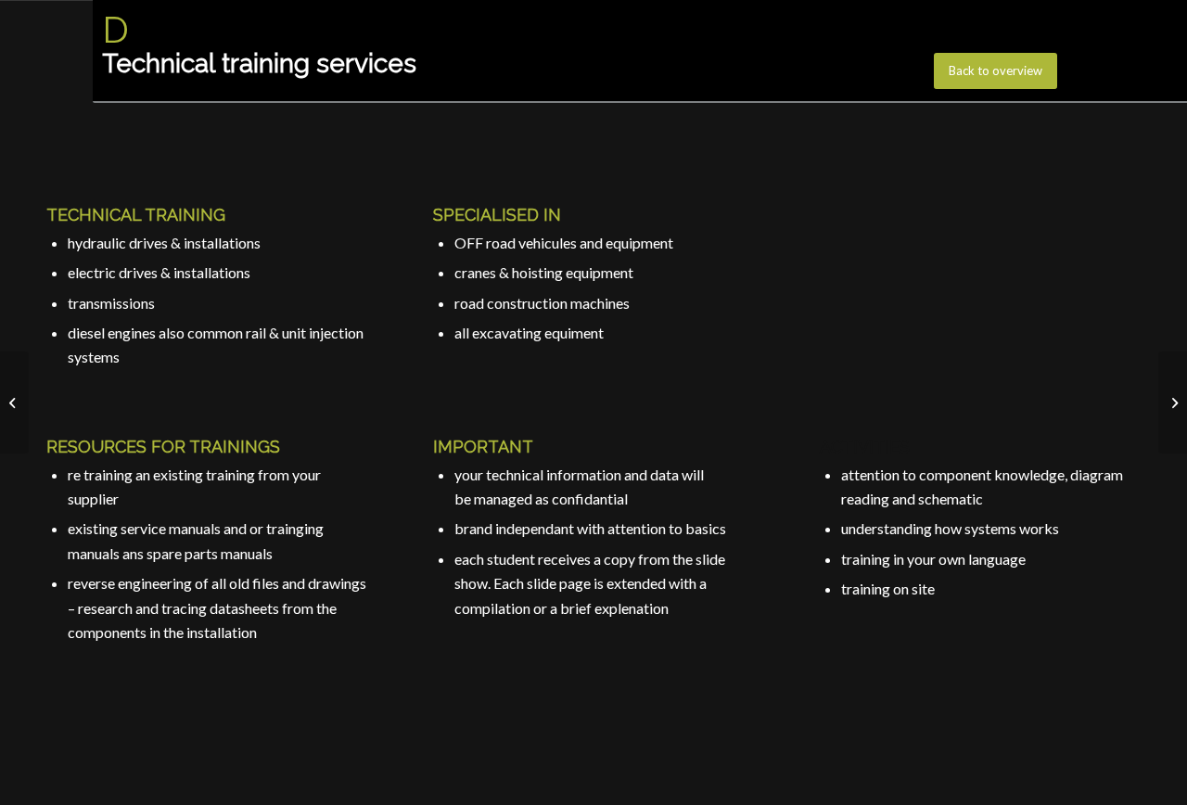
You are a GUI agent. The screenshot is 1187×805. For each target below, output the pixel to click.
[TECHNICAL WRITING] (1172, 402)
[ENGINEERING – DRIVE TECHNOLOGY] (14, 402)
